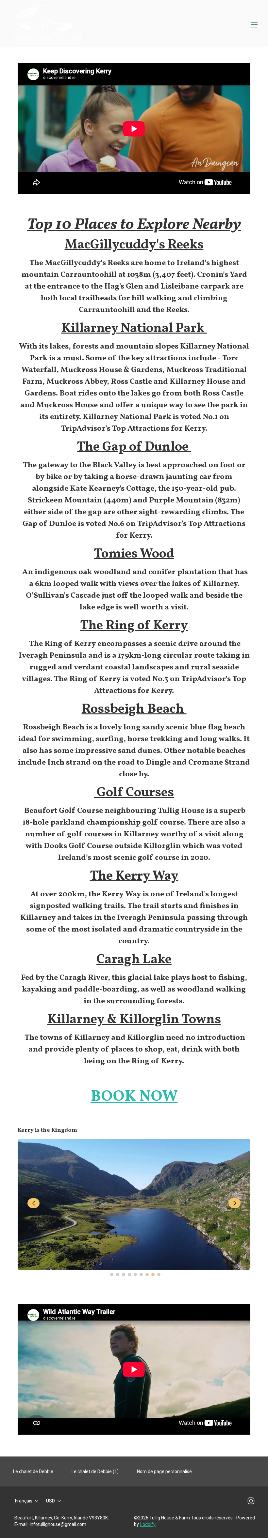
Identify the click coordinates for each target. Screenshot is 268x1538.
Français (23, 1500)
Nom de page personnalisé (164, 1471)
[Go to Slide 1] (111, 1274)
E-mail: (21, 1524)
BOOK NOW (134, 1097)
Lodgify (148, 1524)
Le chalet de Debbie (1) (95, 1471)
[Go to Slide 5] (135, 1274)
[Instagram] (251, 1501)
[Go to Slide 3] (123, 1274)
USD (50, 1500)
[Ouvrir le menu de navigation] (254, 24)
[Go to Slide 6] (141, 1274)
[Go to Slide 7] (147, 1274)
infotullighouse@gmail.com (58, 1524)
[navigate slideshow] (33, 1203)
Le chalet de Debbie (33, 1471)
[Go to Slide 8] (153, 1274)
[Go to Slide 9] (158, 1274)
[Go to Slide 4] (129, 1274)
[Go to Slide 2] (117, 1274)
